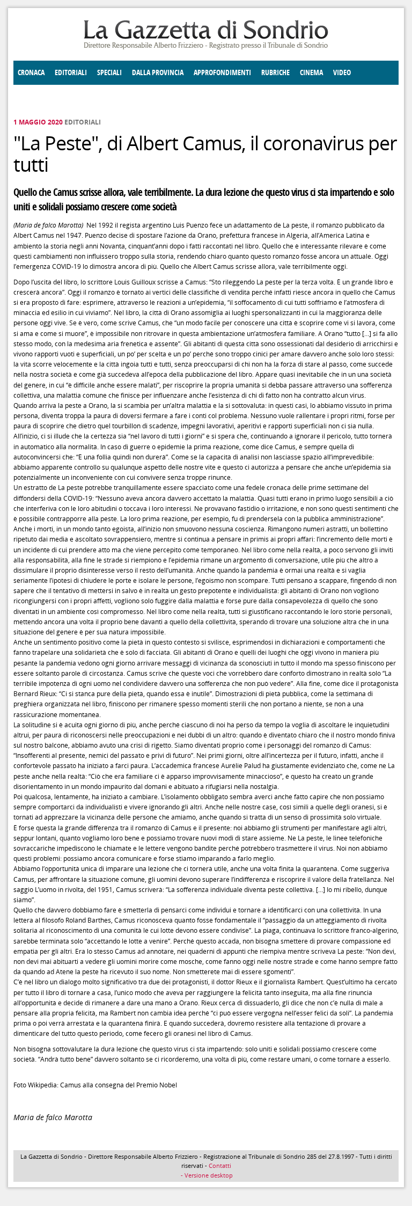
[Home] (206, 47)
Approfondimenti (222, 72)
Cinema (311, 72)
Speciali (109, 72)
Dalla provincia (157, 72)
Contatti (220, 1165)
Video (342, 72)
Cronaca (31, 72)
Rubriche (275, 72)
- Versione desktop (206, 1175)
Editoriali (71, 72)
